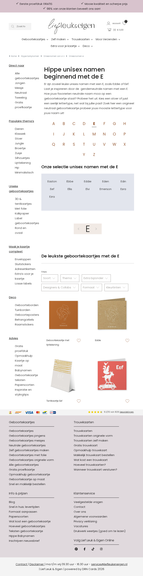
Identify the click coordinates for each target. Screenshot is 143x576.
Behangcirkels (24, 320)
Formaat (89, 287)
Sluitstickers (23, 264)
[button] (113, 23)
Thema (67, 278)
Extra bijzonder (94, 278)
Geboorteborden (27, 305)
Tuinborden (22, 310)
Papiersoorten (24, 385)
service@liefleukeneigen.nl (109, 564)
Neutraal (21, 93)
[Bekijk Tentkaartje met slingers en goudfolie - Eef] (63, 375)
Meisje (19, 88)
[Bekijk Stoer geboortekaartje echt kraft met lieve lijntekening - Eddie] (112, 315)
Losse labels (23, 283)
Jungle (19, 143)
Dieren (19, 129)
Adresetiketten (25, 269)
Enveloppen (23, 259)
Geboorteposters (27, 315)
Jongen (20, 83)
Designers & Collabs (57, 287)
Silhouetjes (22, 158)
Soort (47, 278)
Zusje (18, 153)
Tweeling (21, 97)
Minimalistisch (24, 172)
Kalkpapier (22, 213)
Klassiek (20, 134)
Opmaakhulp (24, 356)
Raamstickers (24, 324)
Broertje (20, 148)
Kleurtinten (114, 287)
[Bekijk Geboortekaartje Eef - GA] (112, 375)
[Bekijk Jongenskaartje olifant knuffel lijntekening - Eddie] (63, 315)
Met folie (21, 209)
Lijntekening (23, 163)
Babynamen (23, 370)
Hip (17, 168)
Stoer (18, 138)
